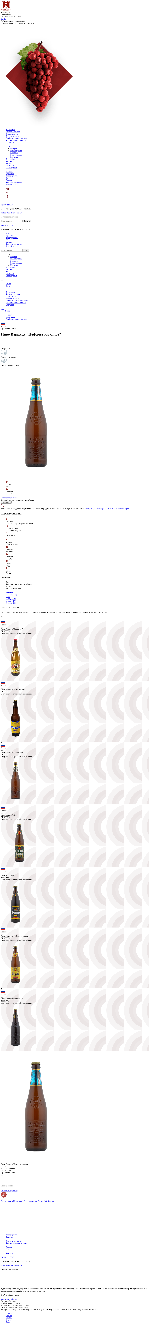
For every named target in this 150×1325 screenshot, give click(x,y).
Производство (16, 151)
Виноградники (16, 155)
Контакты (14, 157)
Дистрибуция (11, 159)
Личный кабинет (12, 184)
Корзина (9, 1318)
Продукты (10, 142)
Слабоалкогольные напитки (17, 138)
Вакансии (14, 153)
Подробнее (5, 349)
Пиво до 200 (11, 601)
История (13, 148)
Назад (7, 311)
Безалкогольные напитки (16, 140)
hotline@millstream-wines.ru (11, 213)
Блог (7, 178)
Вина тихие (10, 130)
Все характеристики (9, 498)
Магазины (10, 165)
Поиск (26, 250)
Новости (9, 172)
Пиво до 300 (11, 603)
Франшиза (10, 174)
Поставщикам (11, 168)
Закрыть (27, 221)
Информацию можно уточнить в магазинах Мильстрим (107, 509)
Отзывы (9, 180)
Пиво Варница (11, 595)
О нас (8, 146)
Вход (8, 1322)
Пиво (8, 597)
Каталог (9, 161)
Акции (8, 163)
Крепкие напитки (13, 132)
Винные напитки (12, 136)
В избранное (6, 502)
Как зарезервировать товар (16, 1243)
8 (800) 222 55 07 (7, 205)
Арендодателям (12, 176)
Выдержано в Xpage (9, 1299)
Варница (9, 592)
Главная (9, 1314)
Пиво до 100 (11, 599)
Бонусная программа (14, 182)
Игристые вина (12, 134)
